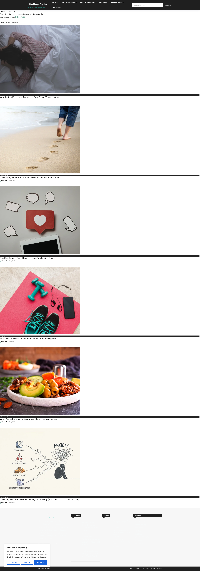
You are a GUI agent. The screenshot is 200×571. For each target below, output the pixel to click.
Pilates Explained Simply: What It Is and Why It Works (90, 553)
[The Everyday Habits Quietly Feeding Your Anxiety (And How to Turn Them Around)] (100, 461)
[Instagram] (43, 544)
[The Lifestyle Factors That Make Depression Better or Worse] (100, 139)
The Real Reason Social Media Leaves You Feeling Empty (27, 258)
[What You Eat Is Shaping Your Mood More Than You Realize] (100, 381)
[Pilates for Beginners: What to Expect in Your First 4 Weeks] (75, 538)
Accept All (40, 562)
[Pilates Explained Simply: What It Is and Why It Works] (75, 553)
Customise (13, 562)
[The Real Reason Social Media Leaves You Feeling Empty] (100, 220)
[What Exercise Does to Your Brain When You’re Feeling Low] (100, 300)
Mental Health (4, 95)
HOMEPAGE (20, 17)
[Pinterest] (47, 544)
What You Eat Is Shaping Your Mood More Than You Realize (28, 419)
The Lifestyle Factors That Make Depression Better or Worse (29, 177)
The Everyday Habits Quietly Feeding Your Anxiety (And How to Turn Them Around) (39, 499)
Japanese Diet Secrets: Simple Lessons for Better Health (91, 526)
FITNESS (3, 336)
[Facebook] (39, 544)
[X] (51, 544)
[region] (27, 555)
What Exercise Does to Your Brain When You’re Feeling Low (28, 338)
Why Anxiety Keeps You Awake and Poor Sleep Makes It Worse (30, 97)
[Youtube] (56, 544)
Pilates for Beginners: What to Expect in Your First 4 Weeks (91, 540)
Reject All (27, 562)
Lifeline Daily (3, 100)
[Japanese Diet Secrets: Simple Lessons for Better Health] (75, 524)
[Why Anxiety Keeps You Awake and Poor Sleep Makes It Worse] (100, 59)
